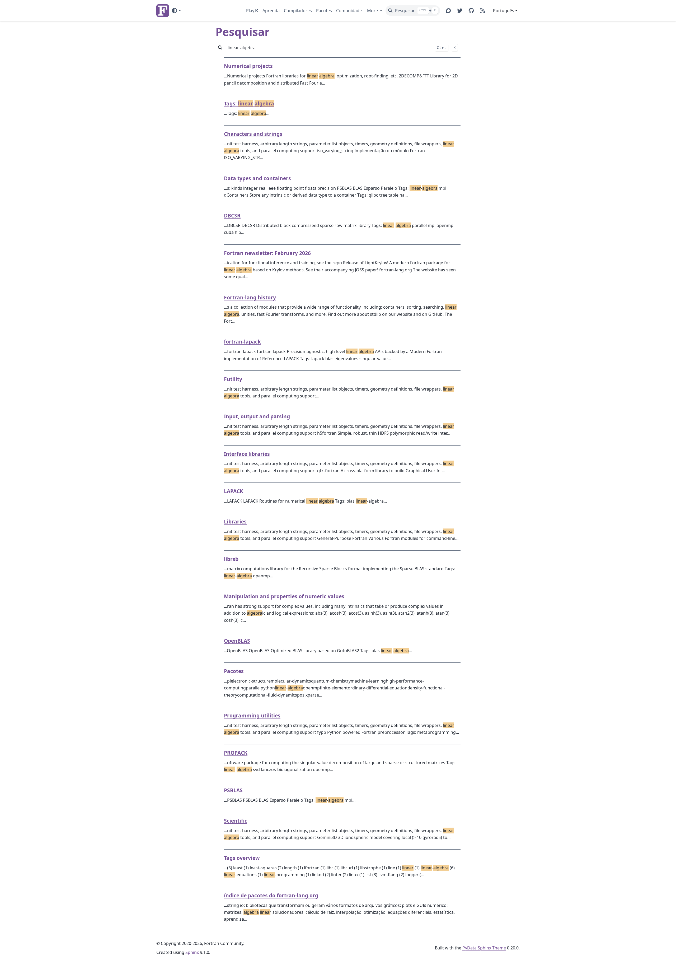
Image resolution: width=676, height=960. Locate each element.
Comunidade (349, 10)
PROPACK (235, 752)
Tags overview (242, 857)
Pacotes (324, 10)
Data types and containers (257, 178)
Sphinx (192, 952)
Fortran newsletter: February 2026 (267, 253)
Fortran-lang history (250, 297)
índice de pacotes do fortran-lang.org (271, 895)
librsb (231, 559)
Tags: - (249, 103)
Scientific (235, 820)
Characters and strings (253, 133)
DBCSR (232, 215)
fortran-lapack (242, 341)
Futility (233, 379)
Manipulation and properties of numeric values (284, 596)
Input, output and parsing (257, 416)
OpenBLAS (237, 640)
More (373, 10)
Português (503, 10)
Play (250, 10)
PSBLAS (233, 790)
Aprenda (271, 10)
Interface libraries (247, 453)
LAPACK (233, 491)
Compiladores (298, 10)
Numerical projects (248, 65)
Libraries (235, 521)
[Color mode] (176, 10)
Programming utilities (252, 715)
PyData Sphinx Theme (484, 948)
